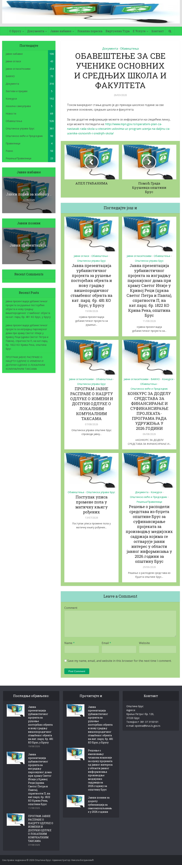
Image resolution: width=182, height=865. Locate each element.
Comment (70, 608)
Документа (35, 31)
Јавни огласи (81, 256)
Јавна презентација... (29, 245)
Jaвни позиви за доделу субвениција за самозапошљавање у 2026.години (100, 804)
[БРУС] (91, 11)
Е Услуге (139, 31)
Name (69, 643)
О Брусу (15, 31)
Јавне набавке (60, 31)
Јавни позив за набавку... (29, 194)
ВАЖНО (155, 379)
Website (144, 643)
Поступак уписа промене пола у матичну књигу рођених (91, 504)
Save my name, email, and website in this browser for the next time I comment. (119, 661)
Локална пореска (89, 31)
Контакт (157, 31)
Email (106, 643)
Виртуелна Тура (118, 31)
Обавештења (129, 48)
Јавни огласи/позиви (139, 256)
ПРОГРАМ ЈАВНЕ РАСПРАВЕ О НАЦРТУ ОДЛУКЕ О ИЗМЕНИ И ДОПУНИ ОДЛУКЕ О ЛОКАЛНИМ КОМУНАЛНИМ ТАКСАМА (91, 403)
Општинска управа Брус (91, 260)
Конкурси (167, 379)
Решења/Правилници (149, 501)
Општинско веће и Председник (149, 388)
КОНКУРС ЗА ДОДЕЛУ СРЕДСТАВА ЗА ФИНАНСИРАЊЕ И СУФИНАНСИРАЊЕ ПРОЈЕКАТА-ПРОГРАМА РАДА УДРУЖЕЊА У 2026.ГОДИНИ (149, 411)
